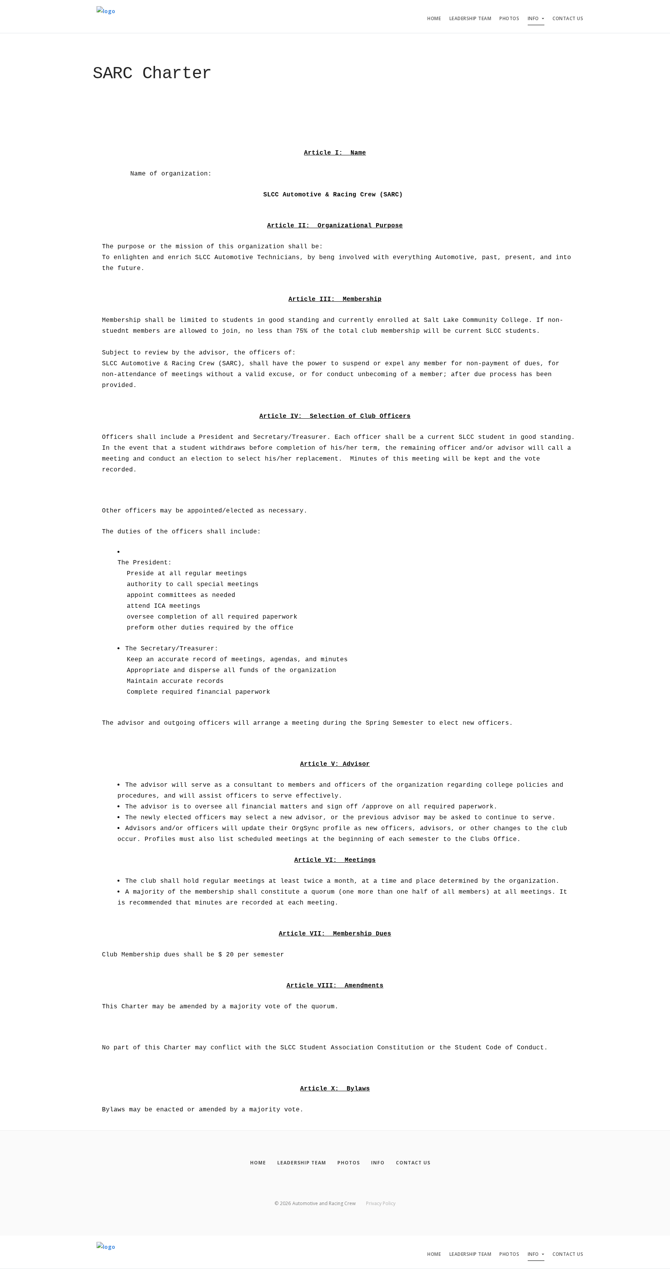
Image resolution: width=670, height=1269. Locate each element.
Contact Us (568, 18)
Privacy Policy (380, 1203)
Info (533, 18)
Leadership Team (470, 18)
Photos (509, 18)
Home (434, 18)
